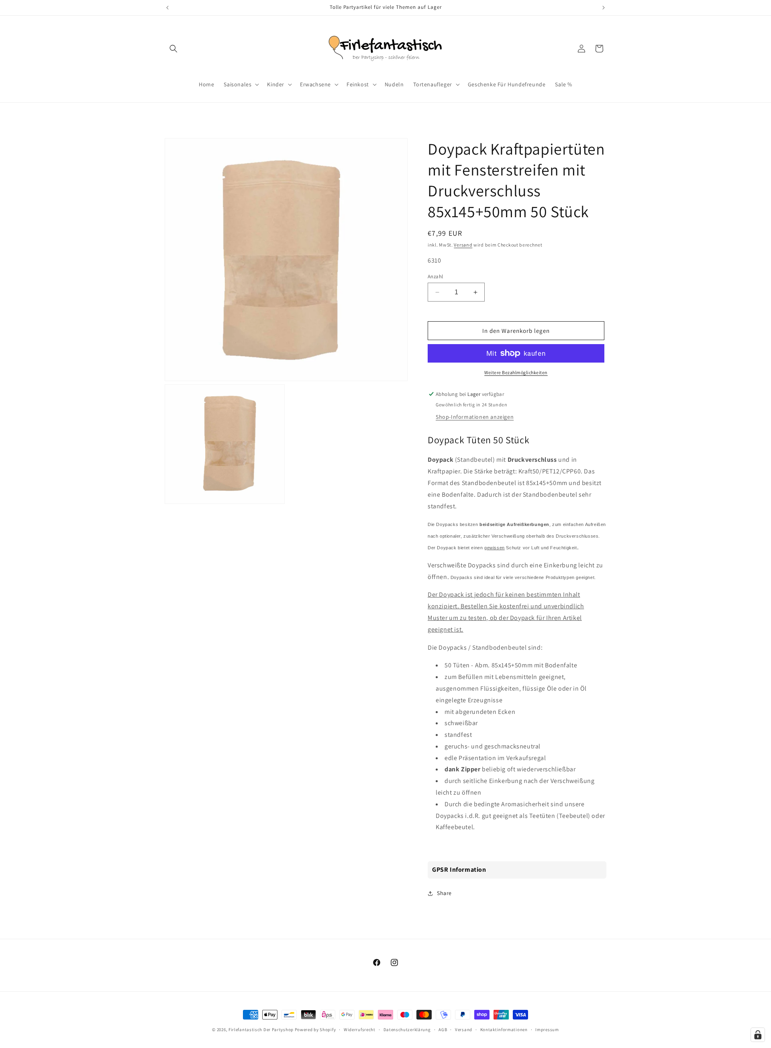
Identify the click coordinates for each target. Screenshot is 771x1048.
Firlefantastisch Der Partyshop (261, 1029)
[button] (173, 48)
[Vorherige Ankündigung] (167, 7)
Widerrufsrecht (359, 1029)
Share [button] (444, 893)
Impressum (547, 1029)
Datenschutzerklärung (407, 1029)
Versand (463, 245)
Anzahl (435, 276)
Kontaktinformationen (504, 1029)
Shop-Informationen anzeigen (475, 416)
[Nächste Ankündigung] (603, 7)
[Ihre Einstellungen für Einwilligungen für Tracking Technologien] (758, 1035)
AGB (443, 1029)
